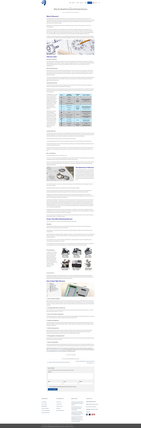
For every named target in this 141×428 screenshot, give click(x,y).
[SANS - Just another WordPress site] (47, 3)
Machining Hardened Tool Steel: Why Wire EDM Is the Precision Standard (77, 403)
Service (73, 2)
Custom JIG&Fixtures (46, 410)
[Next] (92, 258)
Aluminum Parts (59, 406)
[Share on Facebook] (66, 355)
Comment (50, 371)
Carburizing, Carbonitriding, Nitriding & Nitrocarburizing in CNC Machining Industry (77, 413)
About (77, 2)
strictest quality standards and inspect (55, 349)
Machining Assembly (45, 412)
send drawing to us (63, 351)
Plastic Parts (58, 401)
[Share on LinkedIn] (74, 355)
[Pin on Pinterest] (72, 355)
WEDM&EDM (44, 406)
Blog (86, 2)
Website (80, 381)
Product (81, 2)
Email (65, 381)
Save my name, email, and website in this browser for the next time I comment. (63, 386)
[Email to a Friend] (70, 355)
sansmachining (76, 12)
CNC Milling (44, 401)
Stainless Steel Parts (60, 410)
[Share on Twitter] (68, 355)
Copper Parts (59, 404)
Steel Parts (58, 408)
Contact (89, 2)
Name (49, 381)
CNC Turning (44, 404)
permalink (77, 358)
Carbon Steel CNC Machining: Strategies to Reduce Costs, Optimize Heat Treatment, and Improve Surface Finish (77, 419)
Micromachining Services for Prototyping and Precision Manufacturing (76, 408)
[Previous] (61, 258)
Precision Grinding (45, 408)
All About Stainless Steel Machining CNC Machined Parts (59, 362)
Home (70, 2)
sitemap (72, 426)
